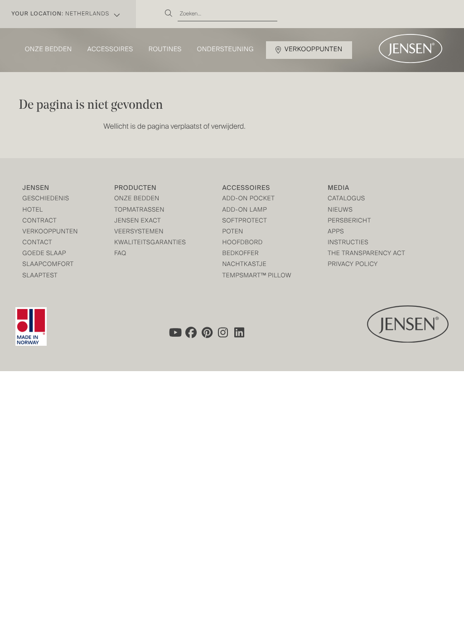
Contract (40, 221)
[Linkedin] (239, 332)
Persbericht (349, 221)
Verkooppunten (314, 50)
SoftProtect (244, 221)
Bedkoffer (240, 254)
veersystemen (139, 232)
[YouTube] (174, 332)
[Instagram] (223, 332)
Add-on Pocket (248, 199)
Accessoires (110, 50)
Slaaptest (40, 276)
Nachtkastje (244, 265)
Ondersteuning (225, 50)
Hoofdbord (242, 243)
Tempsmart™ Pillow (256, 276)
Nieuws (340, 210)
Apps (336, 232)
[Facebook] (190, 332)
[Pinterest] (207, 332)
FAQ (120, 254)
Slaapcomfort (48, 265)
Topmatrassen (139, 210)
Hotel (33, 210)
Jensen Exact (137, 221)
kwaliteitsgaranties (150, 243)
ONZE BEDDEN (137, 199)
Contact (38, 243)
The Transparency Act (366, 254)
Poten (232, 232)
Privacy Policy (353, 265)
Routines (165, 50)
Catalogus (346, 199)
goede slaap (44, 254)
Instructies (348, 243)
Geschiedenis (46, 199)
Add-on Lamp (244, 210)
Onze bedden (48, 50)
